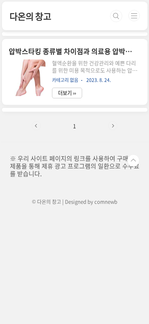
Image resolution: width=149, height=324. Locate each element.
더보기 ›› (67, 92)
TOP (133, 160)
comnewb (105, 201)
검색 (116, 16)
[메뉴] (134, 15)
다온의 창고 (30, 16)
